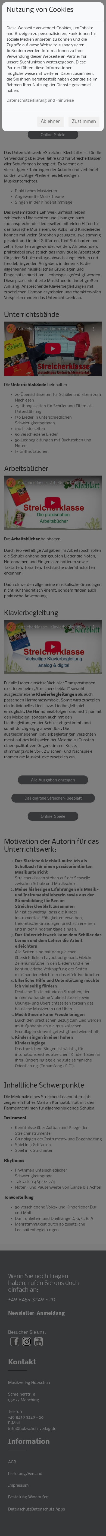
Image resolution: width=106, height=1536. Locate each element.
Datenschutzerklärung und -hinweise (40, 100)
